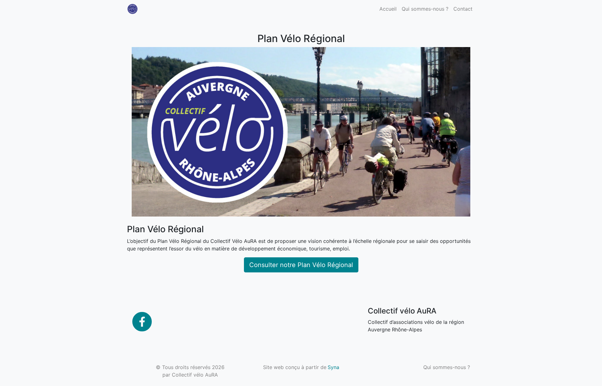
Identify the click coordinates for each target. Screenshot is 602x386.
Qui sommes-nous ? (425, 9)
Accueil (388, 9)
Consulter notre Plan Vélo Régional (301, 265)
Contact (463, 9)
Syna (333, 367)
